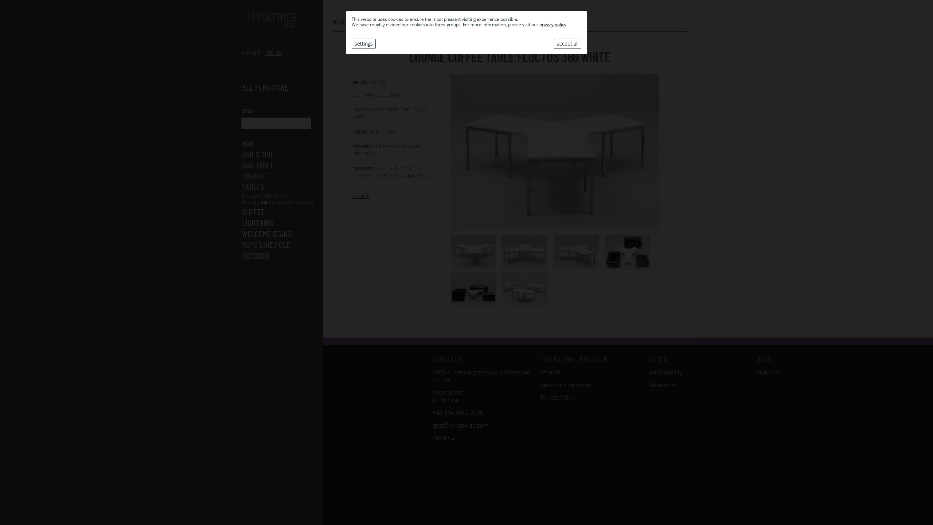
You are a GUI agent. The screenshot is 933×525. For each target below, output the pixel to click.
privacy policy (552, 25)
